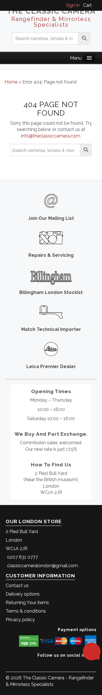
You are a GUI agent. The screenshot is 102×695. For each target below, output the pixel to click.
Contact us (17, 585)
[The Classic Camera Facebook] (94, 664)
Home (11, 82)
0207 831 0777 (22, 557)
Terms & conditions (26, 611)
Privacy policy (20, 619)
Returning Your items (27, 602)
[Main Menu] (89, 58)
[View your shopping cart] (94, 5)
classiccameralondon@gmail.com (42, 565)
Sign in (73, 5)
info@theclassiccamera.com (50, 136)
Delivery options (23, 594)
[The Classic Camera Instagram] (95, 664)
